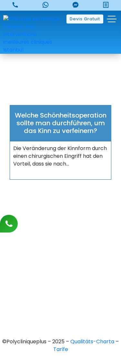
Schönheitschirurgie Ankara (60, 272)
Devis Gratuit (85, 19)
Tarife (60, 349)
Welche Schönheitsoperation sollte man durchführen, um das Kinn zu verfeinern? (60, 123)
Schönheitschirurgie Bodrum (60, 316)
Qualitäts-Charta (93, 341)
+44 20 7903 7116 (60, 224)
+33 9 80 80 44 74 (60, 213)
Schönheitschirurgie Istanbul (60, 305)
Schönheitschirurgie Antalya (60, 294)
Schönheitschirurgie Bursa (60, 261)
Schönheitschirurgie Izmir (60, 283)
